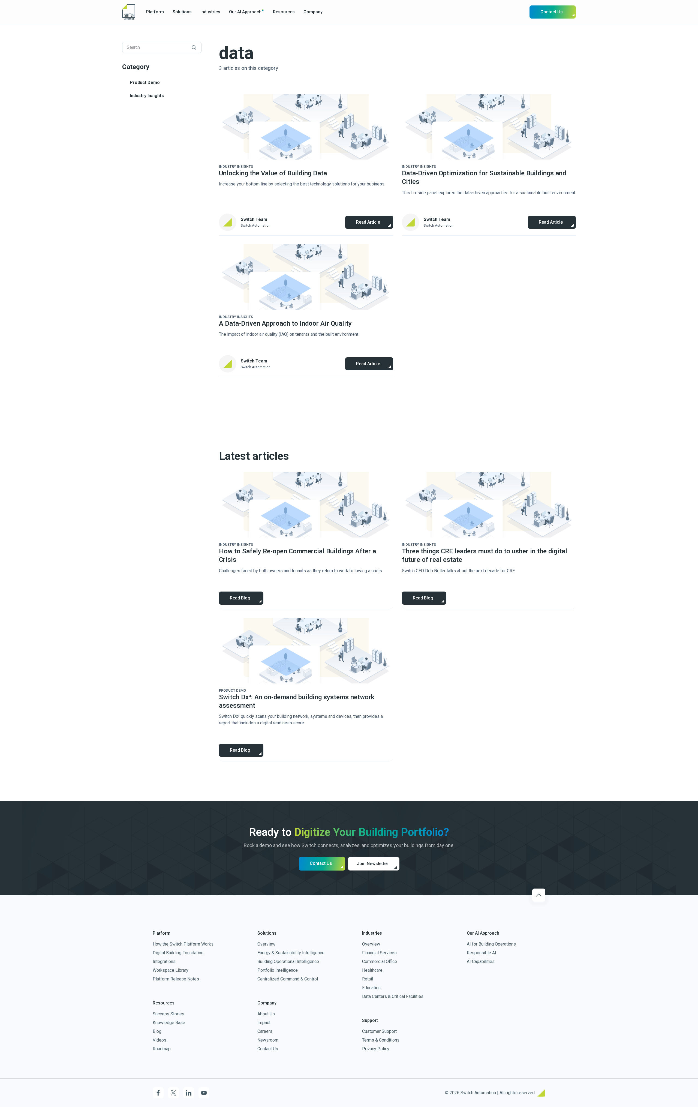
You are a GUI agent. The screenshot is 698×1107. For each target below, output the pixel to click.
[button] (155, 12)
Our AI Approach (245, 11)
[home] (128, 11)
